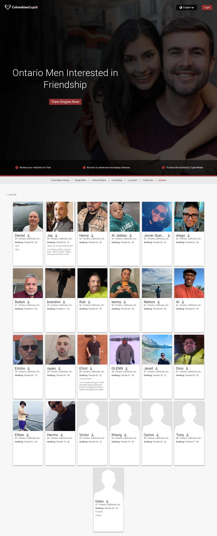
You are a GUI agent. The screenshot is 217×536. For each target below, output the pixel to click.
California (148, 180)
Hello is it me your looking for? (60, 246)
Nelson (149, 302)
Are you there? (85, 379)
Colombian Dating (60, 180)
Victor (84, 435)
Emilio (20, 368)
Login (207, 7)
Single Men (80, 180)
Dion (179, 368)
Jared (148, 368)
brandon (54, 302)
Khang (117, 435)
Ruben (20, 302)
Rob (82, 302)
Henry (84, 235)
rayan (51, 368)
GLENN (117, 368)
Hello (17, 246)
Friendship (117, 180)
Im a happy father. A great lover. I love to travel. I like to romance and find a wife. (59, 251)
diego (180, 235)
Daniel (20, 235)
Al (177, 302)
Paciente (99, 511)
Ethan (19, 435)
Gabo (99, 501)
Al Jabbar (119, 235)
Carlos (149, 435)
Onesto (98, 515)
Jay (50, 235)
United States (99, 180)
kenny (116, 302)
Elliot (83, 368)
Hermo (52, 435)
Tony (180, 435)
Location (132, 180)
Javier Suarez (155, 235)
